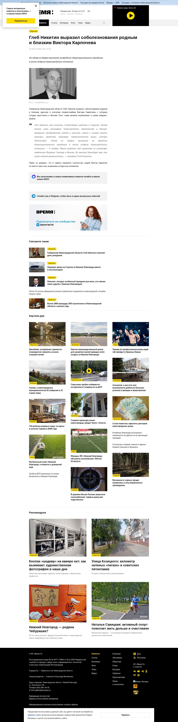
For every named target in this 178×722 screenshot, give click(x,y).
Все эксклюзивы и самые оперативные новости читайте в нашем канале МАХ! (68, 177)
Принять (126, 715)
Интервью (96, 661)
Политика (116, 654)
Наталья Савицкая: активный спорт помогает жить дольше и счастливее (120, 624)
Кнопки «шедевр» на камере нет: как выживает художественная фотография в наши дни (57, 562)
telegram (142, 671)
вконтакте (134, 671)
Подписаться (21, 21)
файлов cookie (34, 715)
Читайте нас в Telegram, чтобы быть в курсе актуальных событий (68, 196)
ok (146, 671)
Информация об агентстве (39, 696)
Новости (96, 654)
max (138, 675)
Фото (94, 665)
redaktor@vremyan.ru (42, 690)
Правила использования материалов (43, 699)
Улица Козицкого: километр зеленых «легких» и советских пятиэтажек (115, 562)
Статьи (94, 658)
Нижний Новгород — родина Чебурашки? (51, 626)
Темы (94, 669)
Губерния (116, 673)
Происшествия (118, 677)
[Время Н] (41, 12)
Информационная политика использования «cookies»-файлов (53, 704)
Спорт (115, 665)
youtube (138, 671)
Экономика (117, 658)
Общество (33, 31)
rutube (134, 675)
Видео (94, 673)
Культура (116, 669)
